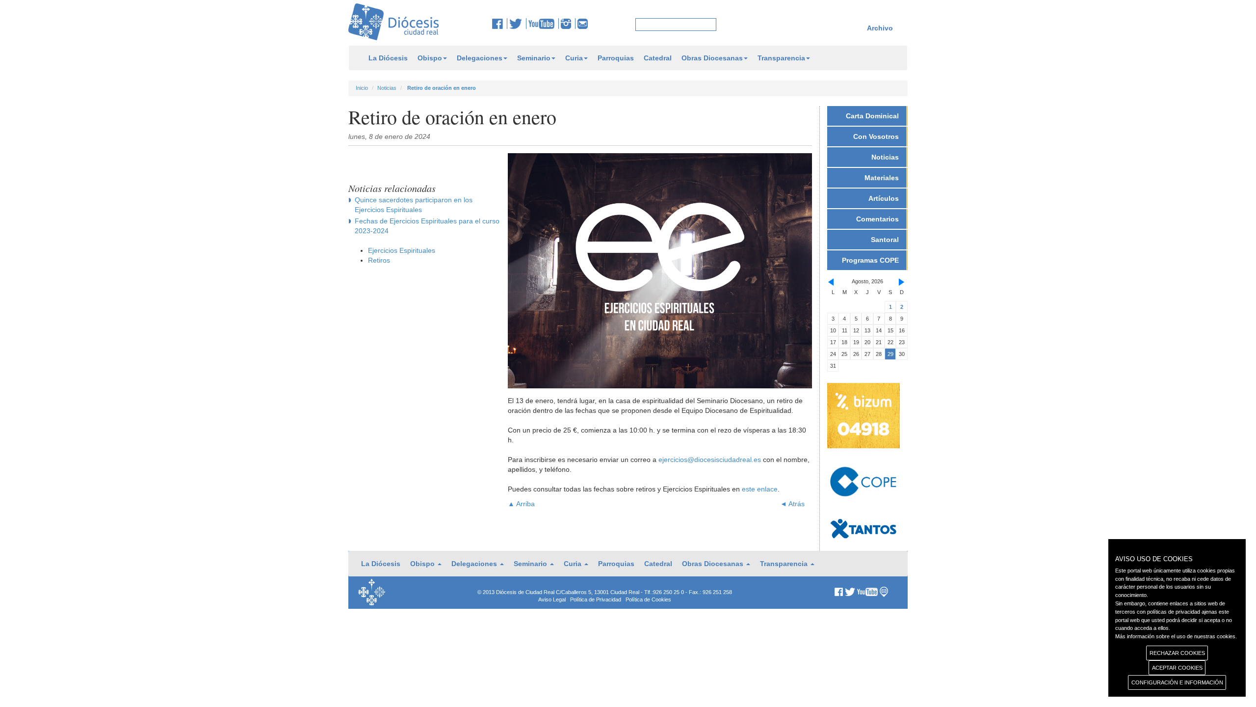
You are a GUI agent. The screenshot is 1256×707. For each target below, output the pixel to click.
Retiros (379, 260)
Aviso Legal (552, 599)
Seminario (533, 58)
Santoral (885, 240)
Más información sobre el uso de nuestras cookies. (1176, 636)
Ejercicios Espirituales (401, 250)
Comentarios (877, 219)
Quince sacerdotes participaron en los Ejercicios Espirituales (413, 205)
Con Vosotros (876, 136)
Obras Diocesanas (712, 58)
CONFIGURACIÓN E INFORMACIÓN (1177, 682)
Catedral (658, 58)
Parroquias (616, 58)
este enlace (760, 489)
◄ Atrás (792, 504)
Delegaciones (479, 58)
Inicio (362, 88)
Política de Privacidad (595, 599)
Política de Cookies (648, 599)
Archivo (880, 28)
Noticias (386, 88)
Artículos (883, 198)
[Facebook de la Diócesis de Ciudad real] (499, 23)
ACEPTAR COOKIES (1177, 668)
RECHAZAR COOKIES (1177, 653)
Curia (574, 58)
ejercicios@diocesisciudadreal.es (709, 459)
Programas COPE (870, 260)
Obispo (430, 58)
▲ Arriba (521, 504)
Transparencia (781, 58)
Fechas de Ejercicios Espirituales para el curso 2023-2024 (427, 226)
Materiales (881, 178)
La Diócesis (388, 58)
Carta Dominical (872, 116)
